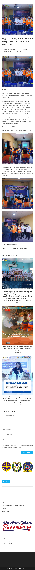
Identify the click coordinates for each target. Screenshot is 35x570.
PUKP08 (4, 508)
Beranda (6, 481)
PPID (3, 502)
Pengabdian (7, 51)
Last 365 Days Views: (7, 542)
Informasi (4, 491)
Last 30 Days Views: (6, 540)
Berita (3, 488)
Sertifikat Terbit (5, 511)
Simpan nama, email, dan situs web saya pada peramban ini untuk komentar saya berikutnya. (17, 446)
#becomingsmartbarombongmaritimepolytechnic (15, 248)
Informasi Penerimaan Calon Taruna (10, 494)
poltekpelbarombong (10, 49)
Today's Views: (5, 538)
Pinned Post (5, 499)
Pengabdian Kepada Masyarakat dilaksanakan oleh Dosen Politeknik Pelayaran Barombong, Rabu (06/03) (17, 348)
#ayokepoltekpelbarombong (9, 244)
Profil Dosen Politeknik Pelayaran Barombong (13, 505)
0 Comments (18, 51)
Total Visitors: (5, 543)
